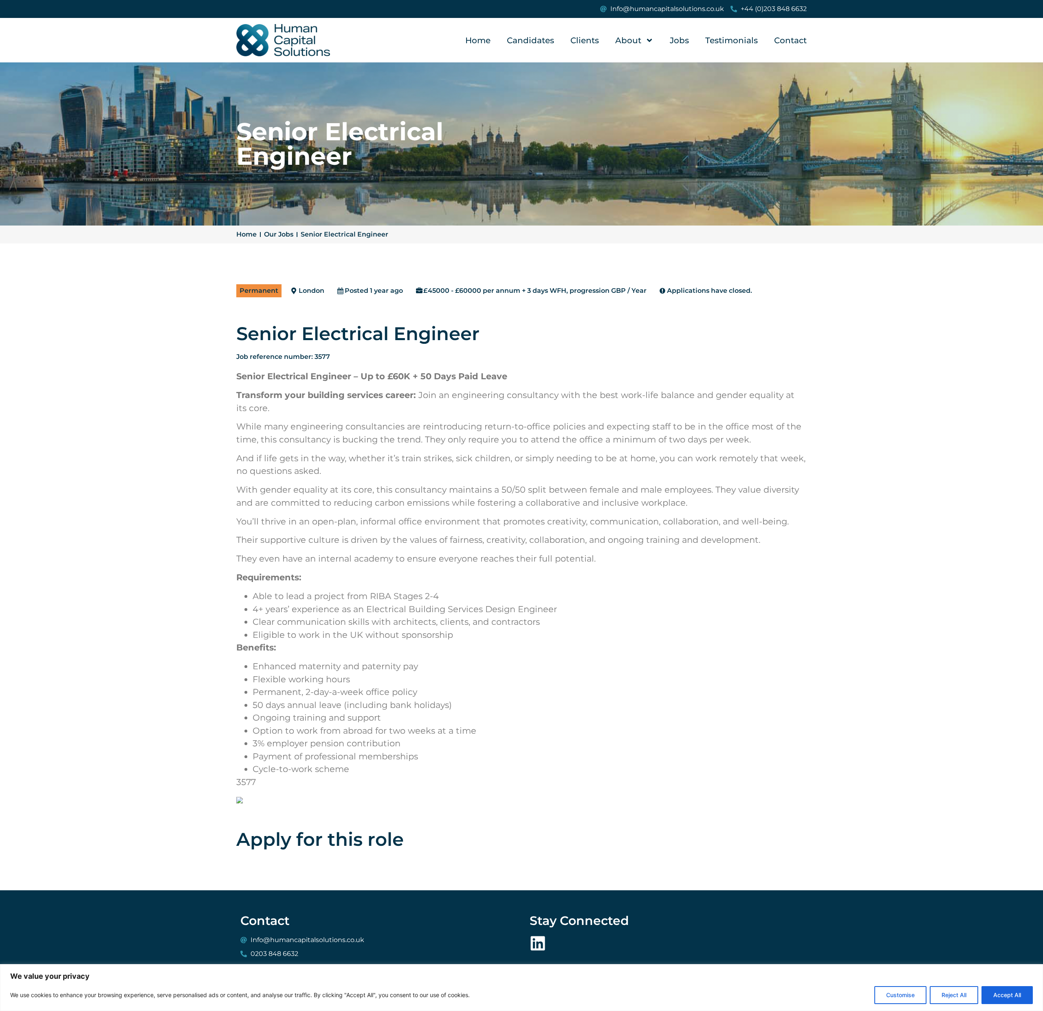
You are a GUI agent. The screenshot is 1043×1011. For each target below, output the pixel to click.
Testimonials (731, 40)
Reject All (954, 994)
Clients (584, 40)
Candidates (530, 40)
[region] (521, 987)
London (311, 290)
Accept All (1007, 994)
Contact (790, 40)
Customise (900, 994)
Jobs (679, 40)
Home (478, 40)
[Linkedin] (538, 943)
